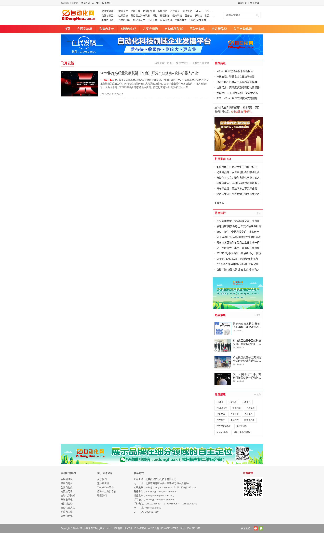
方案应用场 (124, 20)
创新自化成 (128, 29)
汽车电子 (175, 11)
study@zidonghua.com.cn (160, 499)
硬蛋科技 (165, 15)
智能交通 (221, 414)
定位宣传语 (103, 483)
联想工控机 (249, 420)
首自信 (188, 15)
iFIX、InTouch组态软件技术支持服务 (237, 98)
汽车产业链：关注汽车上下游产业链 (237, 188)
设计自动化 (67, 515)
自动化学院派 (174, 29)
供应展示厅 (139, 20)
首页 (67, 29)
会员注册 (242, 3)
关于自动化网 (243, 29)
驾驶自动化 (197, 29)
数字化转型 (149, 11)
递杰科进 (177, 15)
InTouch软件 (222, 432)
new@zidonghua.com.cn (159, 495)
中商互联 (152, 20)
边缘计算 (135, 11)
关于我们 (96, 3)
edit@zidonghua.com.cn (159, 487)
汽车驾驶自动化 (224, 426)
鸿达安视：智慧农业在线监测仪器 (235, 76)
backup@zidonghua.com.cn (161, 491)
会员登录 (254, 3)
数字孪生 (123, 11)
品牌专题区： (108, 15)
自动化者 (246, 402)
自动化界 (248, 414)
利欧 (207, 15)
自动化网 (232, 402)
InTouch (199, 11)
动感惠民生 (67, 511)
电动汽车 (235, 420)
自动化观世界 (68, 473)
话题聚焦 (220, 394)
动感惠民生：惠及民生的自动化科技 (237, 166)
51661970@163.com (185, 487)
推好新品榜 (219, 29)
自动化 (220, 402)
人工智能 (235, 414)
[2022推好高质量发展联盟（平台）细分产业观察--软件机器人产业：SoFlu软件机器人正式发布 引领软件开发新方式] (79, 83)
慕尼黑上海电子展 (140, 15)
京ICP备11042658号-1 (135, 528)
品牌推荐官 (181, 20)
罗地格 (198, 15)
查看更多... (220, 203)
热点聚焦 (220, 315)
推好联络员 (242, 426)
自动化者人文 (68, 507)
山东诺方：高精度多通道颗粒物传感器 (238, 87)
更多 (257, 213)
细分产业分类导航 (242, 432)
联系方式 (139, 473)
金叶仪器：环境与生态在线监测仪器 (237, 82)
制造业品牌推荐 (198, 20)
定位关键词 (182, 63)
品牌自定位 (106, 29)
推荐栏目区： (108, 20)
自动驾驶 (187, 11)
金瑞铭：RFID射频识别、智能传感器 (237, 92)
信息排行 (220, 213)
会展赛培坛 (84, 29)
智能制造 (162, 11)
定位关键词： (108, 11)
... (214, 11)
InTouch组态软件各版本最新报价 (235, 71)
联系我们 (106, 3)
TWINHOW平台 (105, 487)
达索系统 (123, 15)
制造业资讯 (166, 20)
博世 (155, 15)
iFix (208, 11)
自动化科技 (222, 408)
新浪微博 (256, 528)
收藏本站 (85, 3)
